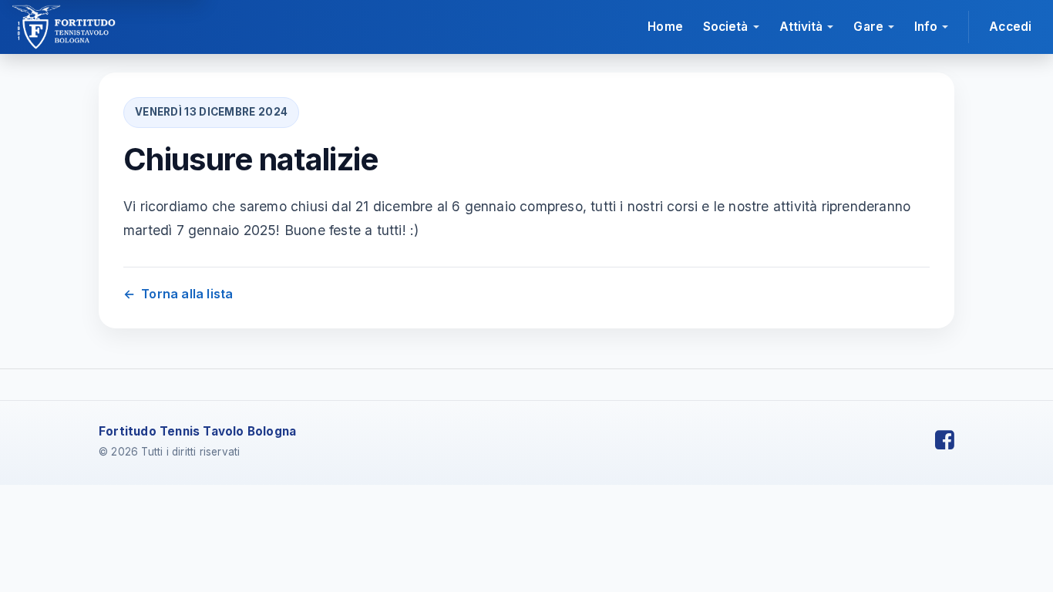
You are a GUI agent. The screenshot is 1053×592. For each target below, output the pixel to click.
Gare (868, 26)
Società (726, 26)
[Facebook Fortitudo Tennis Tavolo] (944, 440)
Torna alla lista (178, 293)
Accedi (1010, 26)
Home (665, 26)
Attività (801, 26)
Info (925, 26)
